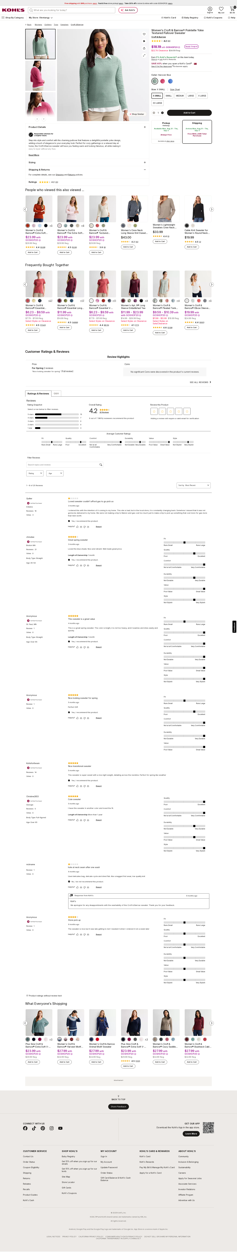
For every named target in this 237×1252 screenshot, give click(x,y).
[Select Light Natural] (199, 1039)
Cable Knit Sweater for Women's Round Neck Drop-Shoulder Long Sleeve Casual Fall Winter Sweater (198, 231)
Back (30, 25)
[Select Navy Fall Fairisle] (59, 1039)
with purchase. (81, 3)
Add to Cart (33, 252)
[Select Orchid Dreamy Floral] (97, 300)
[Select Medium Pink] (167, 1039)
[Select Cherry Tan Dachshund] (97, 1039)
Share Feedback (118, 1107)
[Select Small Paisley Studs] (135, 300)
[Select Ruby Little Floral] (167, 300)
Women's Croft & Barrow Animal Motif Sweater (102, 1045)
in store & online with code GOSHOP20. (148, 3)
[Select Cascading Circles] (141, 300)
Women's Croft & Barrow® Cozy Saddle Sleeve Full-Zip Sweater (165, 1045)
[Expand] (144, 55)
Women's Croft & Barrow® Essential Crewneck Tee (35, 306)
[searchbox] (71, 10)
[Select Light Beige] (129, 225)
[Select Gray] (123, 225)
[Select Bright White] (187, 300)
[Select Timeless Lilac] (34, 225)
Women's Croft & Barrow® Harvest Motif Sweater (69, 1045)
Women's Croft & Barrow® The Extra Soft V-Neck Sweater (69, 231)
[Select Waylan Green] (65, 300)
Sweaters (64, 25)
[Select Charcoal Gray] (161, 1039)
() (42, 247)
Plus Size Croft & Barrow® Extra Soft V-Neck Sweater (37, 1045)
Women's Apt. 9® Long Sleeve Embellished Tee (133, 306)
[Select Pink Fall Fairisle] (65, 1039)
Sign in (154, 59)
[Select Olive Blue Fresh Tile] (155, 300)
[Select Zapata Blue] (193, 1039)
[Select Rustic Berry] (40, 1039)
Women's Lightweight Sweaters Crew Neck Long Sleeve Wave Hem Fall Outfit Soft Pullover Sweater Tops (165, 226)
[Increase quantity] (162, 113)
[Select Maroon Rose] (59, 300)
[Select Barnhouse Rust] (97, 225)
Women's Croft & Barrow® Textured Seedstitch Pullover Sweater (99, 231)
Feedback (234, 627)
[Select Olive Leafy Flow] (161, 300)
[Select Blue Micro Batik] (193, 300)
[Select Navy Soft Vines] (109, 300)
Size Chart (175, 89)
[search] (31, 10)
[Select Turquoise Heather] (65, 225)
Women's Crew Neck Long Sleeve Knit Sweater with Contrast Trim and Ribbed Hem (134, 231)
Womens (38, 25)
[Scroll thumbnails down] (44, 119)
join (161, 59)
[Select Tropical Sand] (91, 225)
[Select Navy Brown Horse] (91, 1039)
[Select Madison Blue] (71, 300)
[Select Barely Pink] (59, 225)
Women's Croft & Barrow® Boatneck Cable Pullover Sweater (198, 1045)
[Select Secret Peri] (40, 225)
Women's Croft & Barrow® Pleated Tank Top (164, 306)
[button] (160, 41)
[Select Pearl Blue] (173, 1039)
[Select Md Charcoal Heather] (71, 225)
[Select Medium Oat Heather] (77, 225)
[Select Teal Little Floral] (173, 300)
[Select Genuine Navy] (46, 225)
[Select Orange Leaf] (77, 1039)
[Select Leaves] (123, 300)
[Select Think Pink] (162, 81)
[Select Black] (187, 225)
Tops (56, 25)
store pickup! (110, 3)
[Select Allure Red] (205, 1039)
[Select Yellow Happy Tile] (34, 300)
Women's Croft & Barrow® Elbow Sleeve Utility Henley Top (196, 306)
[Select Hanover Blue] (154, 81)
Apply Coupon (191, 46)
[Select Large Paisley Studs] (129, 300)
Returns (71, 174)
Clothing (47, 25)
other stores (170, 141)
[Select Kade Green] (103, 225)
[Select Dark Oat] (155, 1039)
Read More (34, 155)
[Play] (144, 41)
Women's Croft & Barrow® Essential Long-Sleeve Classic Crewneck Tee (70, 306)
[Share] (144, 48)
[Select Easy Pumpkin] (71, 1039)
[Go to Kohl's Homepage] (13, 10)
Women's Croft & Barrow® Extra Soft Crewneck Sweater (36, 231)
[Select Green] (135, 225)
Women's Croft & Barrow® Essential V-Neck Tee (100, 306)
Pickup (166, 123)
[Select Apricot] (193, 225)
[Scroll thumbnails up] (37, 119)
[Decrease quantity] (154, 113)
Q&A (56, 393)
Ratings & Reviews (38, 393)
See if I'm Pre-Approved (161, 66)
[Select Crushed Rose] (28, 225)
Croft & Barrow (77, 25)
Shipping (197, 123)
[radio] (166, 131)
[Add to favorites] (144, 34)
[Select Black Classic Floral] (40, 300)
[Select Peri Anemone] (170, 81)
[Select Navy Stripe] (205, 300)
